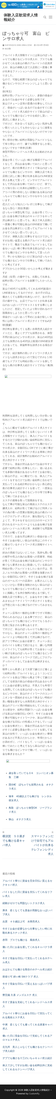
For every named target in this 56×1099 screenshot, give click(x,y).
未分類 (8, 49)
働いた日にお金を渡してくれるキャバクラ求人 (27, 949)
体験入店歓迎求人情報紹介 (21, 17)
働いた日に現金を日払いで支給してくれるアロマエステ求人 (27, 1037)
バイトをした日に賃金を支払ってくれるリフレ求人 (27, 893)
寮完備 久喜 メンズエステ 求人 (19, 994)
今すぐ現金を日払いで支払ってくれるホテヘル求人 (27, 960)
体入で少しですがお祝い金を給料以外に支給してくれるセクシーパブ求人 (27, 1067)
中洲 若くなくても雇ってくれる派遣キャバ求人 (27, 1026)
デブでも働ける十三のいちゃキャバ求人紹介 (27, 1058)
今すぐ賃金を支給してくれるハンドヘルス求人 (27, 1004)
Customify (34, 1093)
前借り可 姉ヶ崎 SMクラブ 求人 (20, 976)
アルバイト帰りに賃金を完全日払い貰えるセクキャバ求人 (27, 882)
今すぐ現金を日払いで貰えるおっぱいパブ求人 (27, 985)
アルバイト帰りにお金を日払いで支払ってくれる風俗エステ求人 (27, 1015)
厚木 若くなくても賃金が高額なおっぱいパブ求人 (27, 912)
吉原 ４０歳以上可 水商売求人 (21, 921)
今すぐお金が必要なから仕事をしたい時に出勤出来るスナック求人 (27, 930)
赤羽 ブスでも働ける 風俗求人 (21, 939)
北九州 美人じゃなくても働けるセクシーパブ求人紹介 (27, 1048)
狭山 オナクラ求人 (20, 819)
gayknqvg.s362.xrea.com (18, 45)
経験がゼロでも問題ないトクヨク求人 (23, 903)
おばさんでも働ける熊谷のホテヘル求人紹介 (27, 969)
